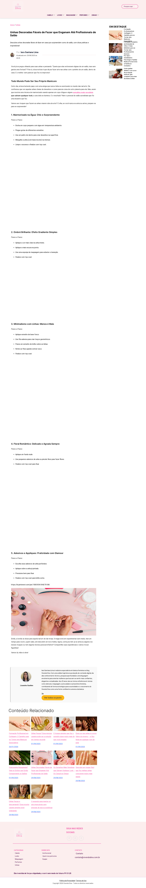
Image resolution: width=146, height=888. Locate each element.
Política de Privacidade (67, 880)
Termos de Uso (81, 880)
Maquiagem (19, 859)
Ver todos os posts (53, 698)
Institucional (47, 853)
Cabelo (17, 853)
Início (12, 25)
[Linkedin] (68, 693)
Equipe (45, 859)
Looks (17, 856)
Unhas (18, 25)
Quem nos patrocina (50, 856)
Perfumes (18, 862)
